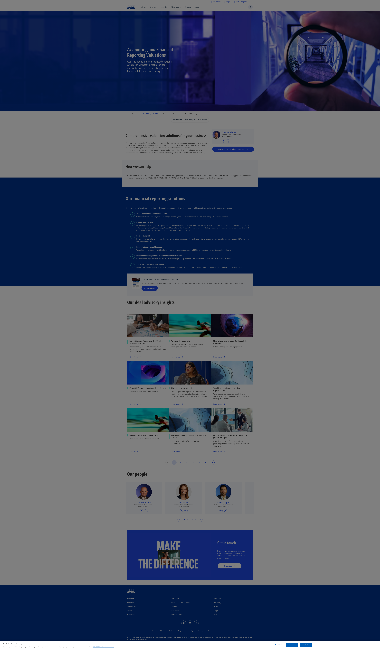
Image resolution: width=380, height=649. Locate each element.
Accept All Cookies (306, 644)
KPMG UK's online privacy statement (103, 647)
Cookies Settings (277, 644)
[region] (190, 645)
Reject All (291, 644)
